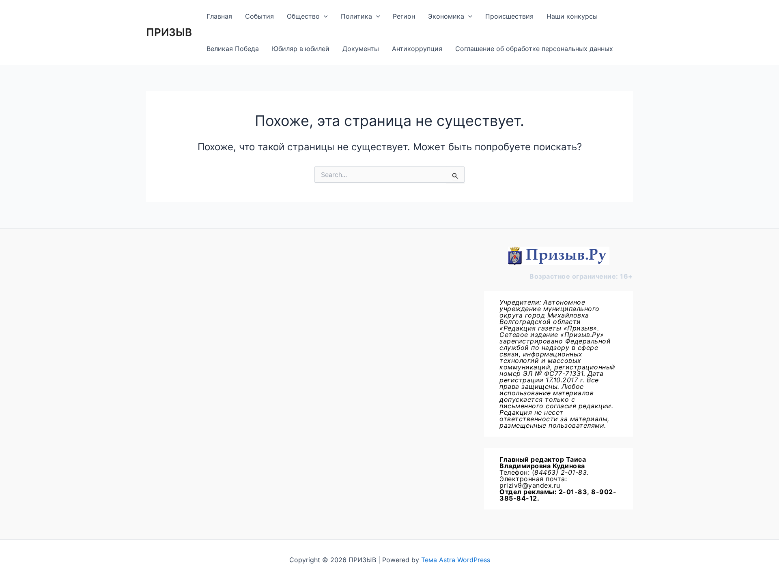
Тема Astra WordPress (455, 560)
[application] (324, 16)
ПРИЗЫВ (169, 32)
